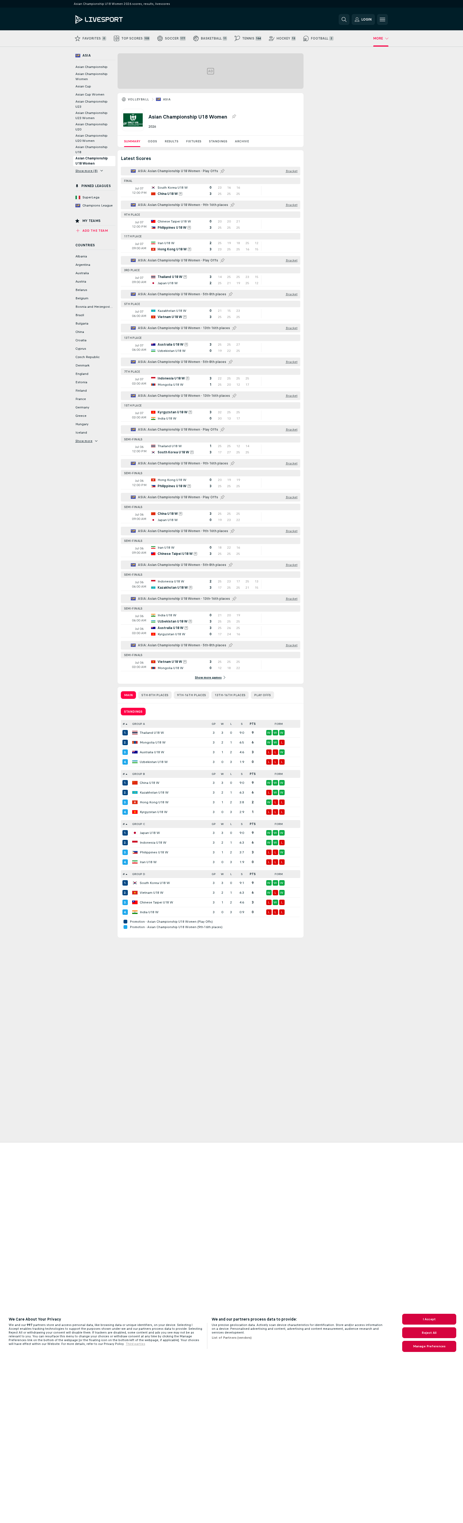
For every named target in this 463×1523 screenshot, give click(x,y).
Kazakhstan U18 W (154, 792)
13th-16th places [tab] (230, 695)
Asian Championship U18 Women (91, 161)
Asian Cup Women (89, 94)
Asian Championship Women (91, 76)
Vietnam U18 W (152, 892)
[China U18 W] (135, 782)
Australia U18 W (152, 752)
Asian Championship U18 (91, 149)
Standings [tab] (133, 711)
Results (171, 141)
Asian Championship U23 (91, 104)
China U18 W (149, 783)
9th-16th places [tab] (191, 695)
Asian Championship (91, 67)
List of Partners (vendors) (232, 1337)
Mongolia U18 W (153, 742)
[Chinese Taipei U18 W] (135, 902)
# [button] (124, 724)
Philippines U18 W (154, 852)
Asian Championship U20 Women (91, 138)
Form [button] (279, 724)
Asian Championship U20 (91, 127)
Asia (167, 99)
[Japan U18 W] (135, 833)
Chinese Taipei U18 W (156, 902)
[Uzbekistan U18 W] (135, 762)
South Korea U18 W (155, 883)
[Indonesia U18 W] (135, 842)
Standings (218, 141)
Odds (152, 141)
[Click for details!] (210, 190)
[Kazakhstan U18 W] (135, 792)
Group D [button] (138, 874)
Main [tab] (128, 695)
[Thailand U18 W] (135, 732)
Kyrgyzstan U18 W (154, 812)
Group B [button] (138, 774)
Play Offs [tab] (262, 695)
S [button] (242, 724)
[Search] (344, 19)
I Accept (429, 1319)
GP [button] (214, 724)
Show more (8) (86, 171)
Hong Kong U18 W (154, 802)
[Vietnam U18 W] (135, 892)
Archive (242, 141)
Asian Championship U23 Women (91, 115)
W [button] (222, 724)
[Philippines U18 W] (135, 852)
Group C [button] (138, 824)
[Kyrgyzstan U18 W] (135, 812)
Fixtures (193, 141)
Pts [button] (253, 724)
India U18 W (149, 912)
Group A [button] (138, 724)
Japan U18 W (150, 833)
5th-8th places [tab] (154, 695)
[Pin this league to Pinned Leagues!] (233, 116)
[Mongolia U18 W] (135, 742)
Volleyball (138, 99)
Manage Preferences (429, 1346)
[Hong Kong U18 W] (135, 802)
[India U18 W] (135, 912)
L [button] (231, 724)
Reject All (429, 1333)
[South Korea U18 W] (135, 883)
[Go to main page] (112, 19)
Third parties (135, 1344)
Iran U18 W (148, 862)
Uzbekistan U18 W (154, 762)
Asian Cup (83, 86)
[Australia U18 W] (135, 752)
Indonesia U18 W (153, 842)
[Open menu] (382, 19)
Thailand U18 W (152, 733)
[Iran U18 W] (135, 862)
